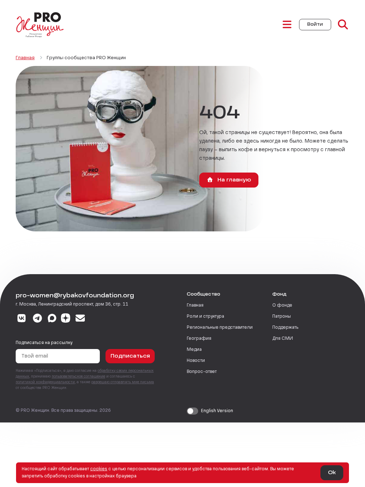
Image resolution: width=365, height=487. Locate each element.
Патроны (281, 316)
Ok (332, 472)
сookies (98, 469)
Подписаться (130, 356)
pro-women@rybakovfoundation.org (75, 296)
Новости (196, 361)
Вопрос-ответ (202, 372)
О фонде (282, 305)
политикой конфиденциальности (45, 382)
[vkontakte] (21, 319)
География (199, 339)
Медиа (194, 350)
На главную (233, 180)
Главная (195, 305)
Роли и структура (205, 316)
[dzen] (65, 319)
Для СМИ (282, 339)
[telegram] (37, 319)
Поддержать (285, 327)
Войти (315, 24)
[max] (52, 319)
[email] (80, 319)
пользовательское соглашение (78, 376)
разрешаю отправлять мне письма (122, 382)
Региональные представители (220, 327)
